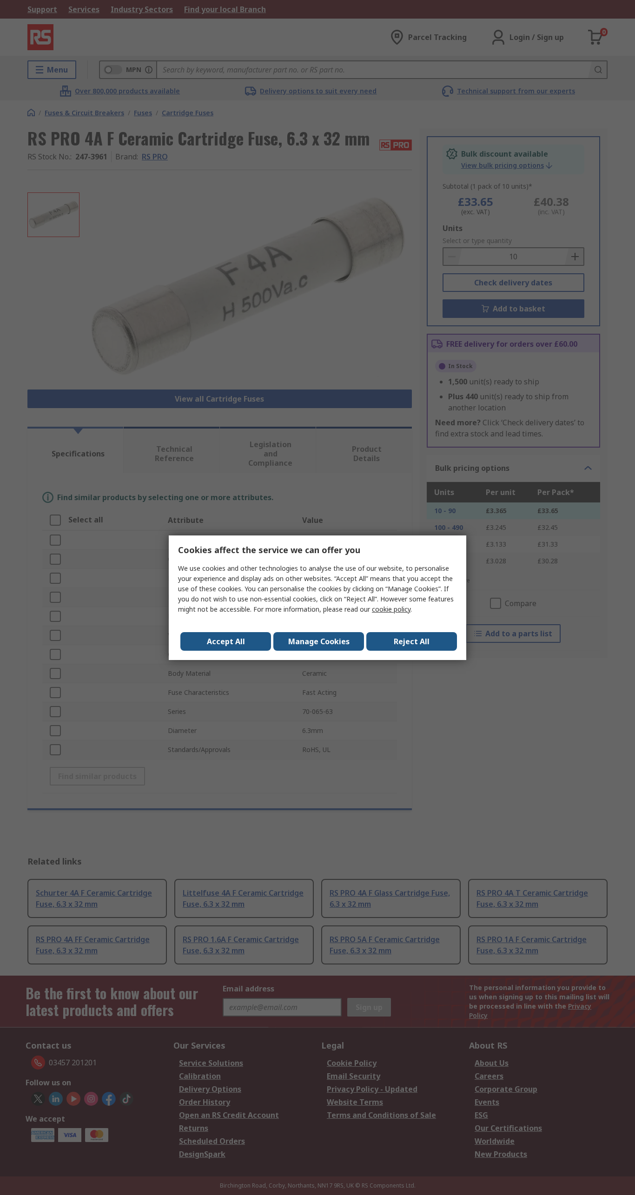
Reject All (412, 641)
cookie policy (391, 609)
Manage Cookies (319, 641)
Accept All (226, 641)
